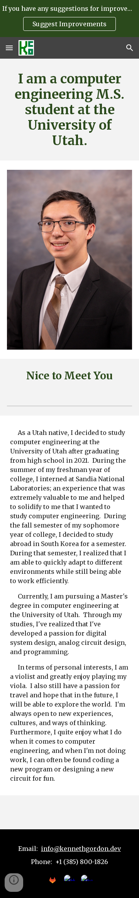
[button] (9, 47)
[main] (69, 109)
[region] (69, 18)
